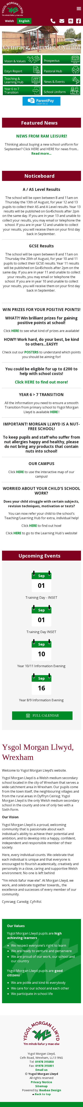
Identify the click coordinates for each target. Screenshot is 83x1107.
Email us (41, 1070)
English (24, 21)
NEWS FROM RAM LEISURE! (41, 136)
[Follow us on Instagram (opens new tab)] (69, 20)
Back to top (43, 1094)
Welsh (9, 21)
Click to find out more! (41, 381)
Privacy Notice (41, 1082)
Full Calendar (45, 715)
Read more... (41, 153)
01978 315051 (44, 1066)
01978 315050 (44, 1062)
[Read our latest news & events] (61, 80)
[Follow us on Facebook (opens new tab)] (77, 20)
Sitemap (41, 1086)
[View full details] (22, 59)
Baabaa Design (50, 1090)
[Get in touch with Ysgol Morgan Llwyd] (60, 20)
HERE (20, 472)
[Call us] (51, 20)
